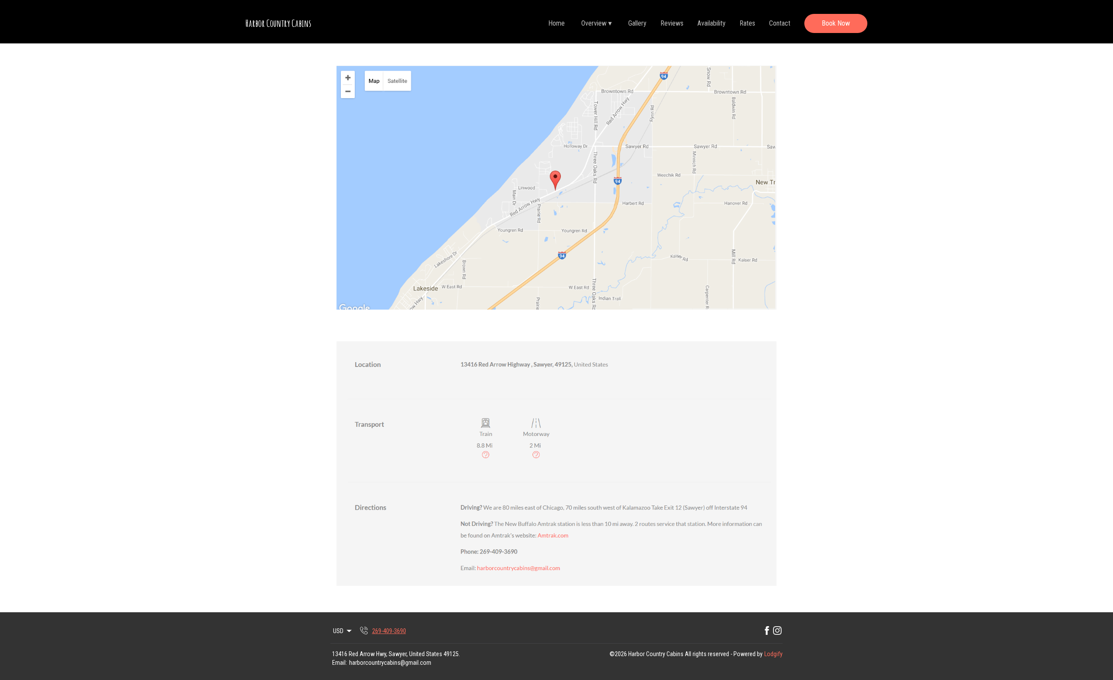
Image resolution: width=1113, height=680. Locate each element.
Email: (339, 662)
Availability (711, 23)
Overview (596, 23)
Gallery (637, 23)
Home (556, 23)
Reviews (671, 23)
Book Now (836, 23)
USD (338, 630)
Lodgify (773, 653)
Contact (779, 23)
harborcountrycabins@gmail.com (390, 662)
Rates (747, 23)
